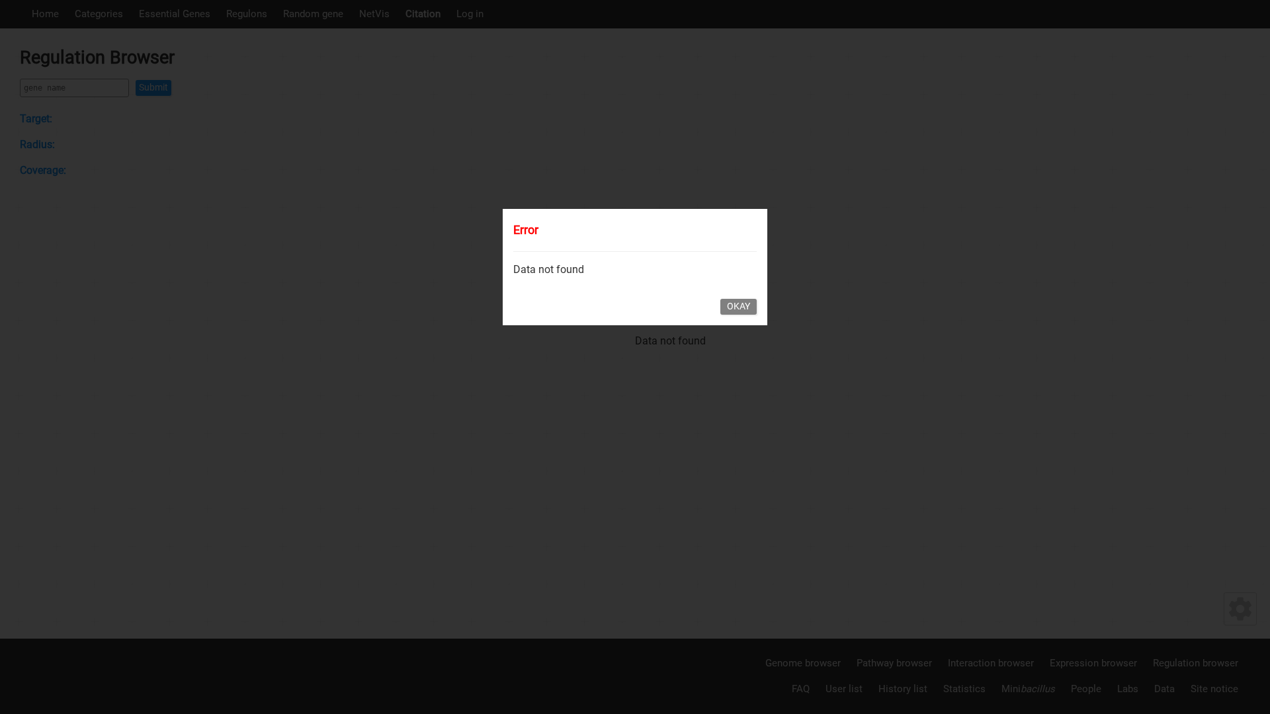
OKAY (738, 306)
